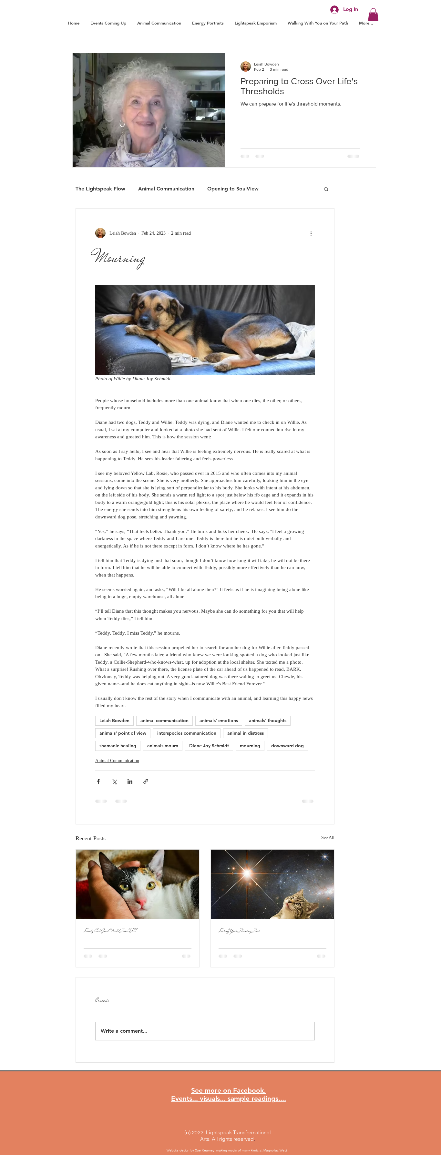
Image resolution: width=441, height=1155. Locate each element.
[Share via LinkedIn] (130, 781)
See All (327, 837)
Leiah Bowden (114, 720)
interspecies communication (186, 733)
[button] (373, 14)
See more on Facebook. (228, 1090)
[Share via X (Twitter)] (114, 781)
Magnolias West (275, 1150)
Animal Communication (166, 189)
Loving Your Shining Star (239, 931)
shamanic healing (117, 746)
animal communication (164, 720)
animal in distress (245, 733)
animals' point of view (122, 733)
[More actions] (311, 233)
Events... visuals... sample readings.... (228, 1098)
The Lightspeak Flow (100, 189)
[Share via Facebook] (98, 781)
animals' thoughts (267, 720)
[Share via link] (146, 781)
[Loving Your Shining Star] (272, 884)
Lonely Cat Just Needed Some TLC (110, 931)
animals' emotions (219, 720)
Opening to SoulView (233, 189)
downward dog (287, 746)
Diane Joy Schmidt (209, 746)
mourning (250, 746)
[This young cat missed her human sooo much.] (137, 884)
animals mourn (162, 746)
